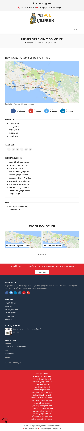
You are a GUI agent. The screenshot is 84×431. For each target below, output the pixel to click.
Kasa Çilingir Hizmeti (42, 390)
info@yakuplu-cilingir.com (52, 7)
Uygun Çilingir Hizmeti (42, 379)
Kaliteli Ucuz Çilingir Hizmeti (42, 398)
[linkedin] (62, 110)
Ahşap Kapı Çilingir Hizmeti (42, 408)
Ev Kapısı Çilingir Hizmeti (42, 400)
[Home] (25, 42)
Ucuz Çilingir (11, 313)
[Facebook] (13, 110)
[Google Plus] (30, 110)
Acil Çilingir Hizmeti (42, 387)
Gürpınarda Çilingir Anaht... (20, 191)
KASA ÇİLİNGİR (14, 127)
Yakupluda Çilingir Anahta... (20, 178)
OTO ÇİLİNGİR (14, 130)
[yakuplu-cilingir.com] (42, 18)
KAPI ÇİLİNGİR (14, 123)
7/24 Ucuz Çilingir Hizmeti (42, 416)
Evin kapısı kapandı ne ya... (19, 206)
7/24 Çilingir (11, 303)
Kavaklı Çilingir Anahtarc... (19, 181)
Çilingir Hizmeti (12, 309)
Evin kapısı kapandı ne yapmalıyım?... (27, 329)
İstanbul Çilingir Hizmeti (42, 376)
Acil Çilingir (10, 306)
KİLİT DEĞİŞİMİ (14, 133)
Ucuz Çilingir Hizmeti (42, 384)
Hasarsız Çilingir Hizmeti (42, 411)
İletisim (9, 319)
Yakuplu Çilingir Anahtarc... (19, 175)
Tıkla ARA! (42, 272)
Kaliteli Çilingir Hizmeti (42, 395)
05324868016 (28, 7)
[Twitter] (46, 110)
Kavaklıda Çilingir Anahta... (19, 184)
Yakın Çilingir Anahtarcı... (19, 162)
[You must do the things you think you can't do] (8, 331)
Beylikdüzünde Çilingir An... (19, 172)
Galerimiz (10, 316)
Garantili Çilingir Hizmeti (42, 382)
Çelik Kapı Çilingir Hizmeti (42, 406)
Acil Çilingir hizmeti (16, 168)
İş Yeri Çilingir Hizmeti (42, 403)
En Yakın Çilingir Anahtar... (19, 165)
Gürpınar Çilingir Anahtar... (19, 187)
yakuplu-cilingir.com (38, 426)
